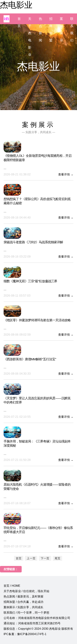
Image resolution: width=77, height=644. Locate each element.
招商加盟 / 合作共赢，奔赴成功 (24, 601)
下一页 (45, 558)
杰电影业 (16, 4)
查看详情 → (65, 174)
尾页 (57, 558)
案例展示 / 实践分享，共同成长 (24, 607)
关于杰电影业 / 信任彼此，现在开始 (26, 591)
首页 (18, 558)
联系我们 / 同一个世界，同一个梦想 (26, 612)
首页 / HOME (12, 585)
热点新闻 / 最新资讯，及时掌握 (24, 596)
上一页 (31, 558)
